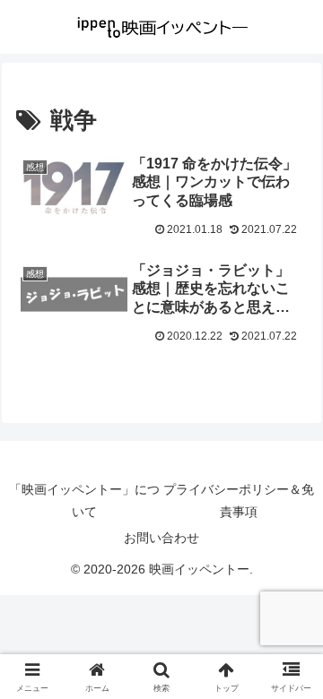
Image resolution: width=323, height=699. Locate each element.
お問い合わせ (161, 538)
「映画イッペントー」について (84, 500)
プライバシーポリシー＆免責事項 (238, 500)
